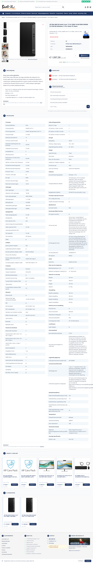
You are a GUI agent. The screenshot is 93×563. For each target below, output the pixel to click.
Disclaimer (4, 552)
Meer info (32, 561)
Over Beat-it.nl (5, 539)
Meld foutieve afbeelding (32, 59)
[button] (27, 40)
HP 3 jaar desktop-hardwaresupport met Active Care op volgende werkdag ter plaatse (10, 476)
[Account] (85, 7)
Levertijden (4, 543)
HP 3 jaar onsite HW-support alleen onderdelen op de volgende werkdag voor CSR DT (28, 476)
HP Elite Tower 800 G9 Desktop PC (73, 43)
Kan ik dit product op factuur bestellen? (58, 102)
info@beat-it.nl (52, 541)
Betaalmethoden (6, 541)
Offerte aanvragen (84, 58)
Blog (85, 13)
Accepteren (88, 560)
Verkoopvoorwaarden (7, 554)
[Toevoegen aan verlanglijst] (42, 24)
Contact (3, 545)
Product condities (6, 547)
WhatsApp (51, 543)
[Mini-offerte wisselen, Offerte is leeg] (88, 7)
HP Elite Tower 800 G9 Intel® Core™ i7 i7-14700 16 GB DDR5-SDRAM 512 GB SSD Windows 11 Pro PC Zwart (29, 516)
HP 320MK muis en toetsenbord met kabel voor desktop (82, 476)
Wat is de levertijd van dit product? (57, 95)
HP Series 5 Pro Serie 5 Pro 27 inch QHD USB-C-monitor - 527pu (46, 476)
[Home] (3, 13)
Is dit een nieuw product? (55, 92)
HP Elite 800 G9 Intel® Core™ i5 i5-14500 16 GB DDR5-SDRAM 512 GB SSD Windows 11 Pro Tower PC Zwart (11, 516)
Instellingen (80, 560)
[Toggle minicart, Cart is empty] (90, 7)
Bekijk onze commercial (74, 550)
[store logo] (8, 7)
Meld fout (42, 446)
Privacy (3, 550)
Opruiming (80, 13)
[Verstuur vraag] (88, 106)
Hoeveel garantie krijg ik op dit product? (59, 99)
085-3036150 (52, 539)
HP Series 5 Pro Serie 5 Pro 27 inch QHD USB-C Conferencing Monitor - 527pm (64, 476)
